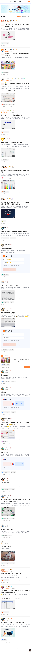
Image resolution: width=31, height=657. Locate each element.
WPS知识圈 (5, 132)
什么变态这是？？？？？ (9, 355)
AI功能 (12, 302)
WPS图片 (5, 441)
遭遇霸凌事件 (4, 392)
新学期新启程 (4, 375)
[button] (29, 1)
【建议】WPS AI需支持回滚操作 (9, 285)
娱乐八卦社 (12, 563)
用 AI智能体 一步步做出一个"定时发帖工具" (12, 622)
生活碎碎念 (12, 489)
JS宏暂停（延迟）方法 (7, 529)
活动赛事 (5, 104)
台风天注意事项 (5, 452)
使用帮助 (11, 349)
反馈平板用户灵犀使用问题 (8, 313)
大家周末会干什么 (5, 482)
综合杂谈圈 (5, 43)
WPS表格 (5, 535)
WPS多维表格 (6, 274)
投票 (9, 269)
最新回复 (24, 16)
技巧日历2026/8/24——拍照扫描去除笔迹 (11, 115)
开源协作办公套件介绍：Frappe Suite (11, 573)
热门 (28, 16)
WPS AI (4, 639)
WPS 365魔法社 (6, 364)
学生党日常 (12, 518)
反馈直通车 (5, 159)
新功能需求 (13, 238)
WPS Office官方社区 (15, 1)
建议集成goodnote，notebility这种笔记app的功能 (14, 231)
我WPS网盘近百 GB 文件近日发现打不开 (11, 142)
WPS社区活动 (11, 104)
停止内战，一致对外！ (7, 546)
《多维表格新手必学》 (7, 248)
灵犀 (4, 221)
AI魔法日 (13, 381)
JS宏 (10, 535)
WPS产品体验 (6, 238)
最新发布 (19, 16)
